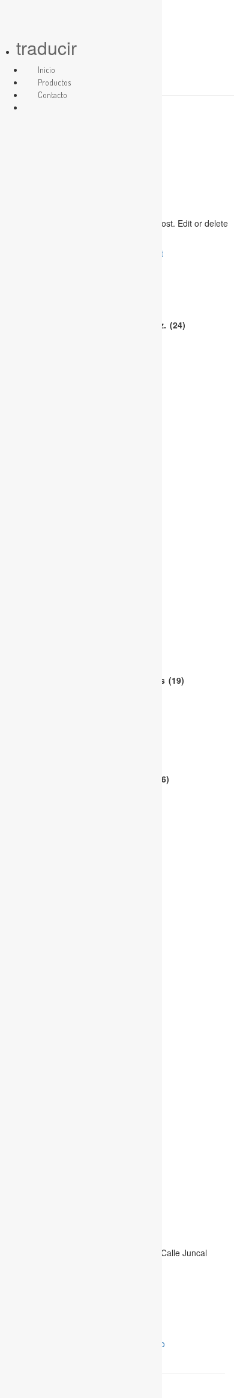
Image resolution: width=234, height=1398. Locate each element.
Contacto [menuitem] (52, 95)
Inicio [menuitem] (46, 70)
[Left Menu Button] (12, 16)
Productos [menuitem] (54, 82)
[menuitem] (38, 107)
